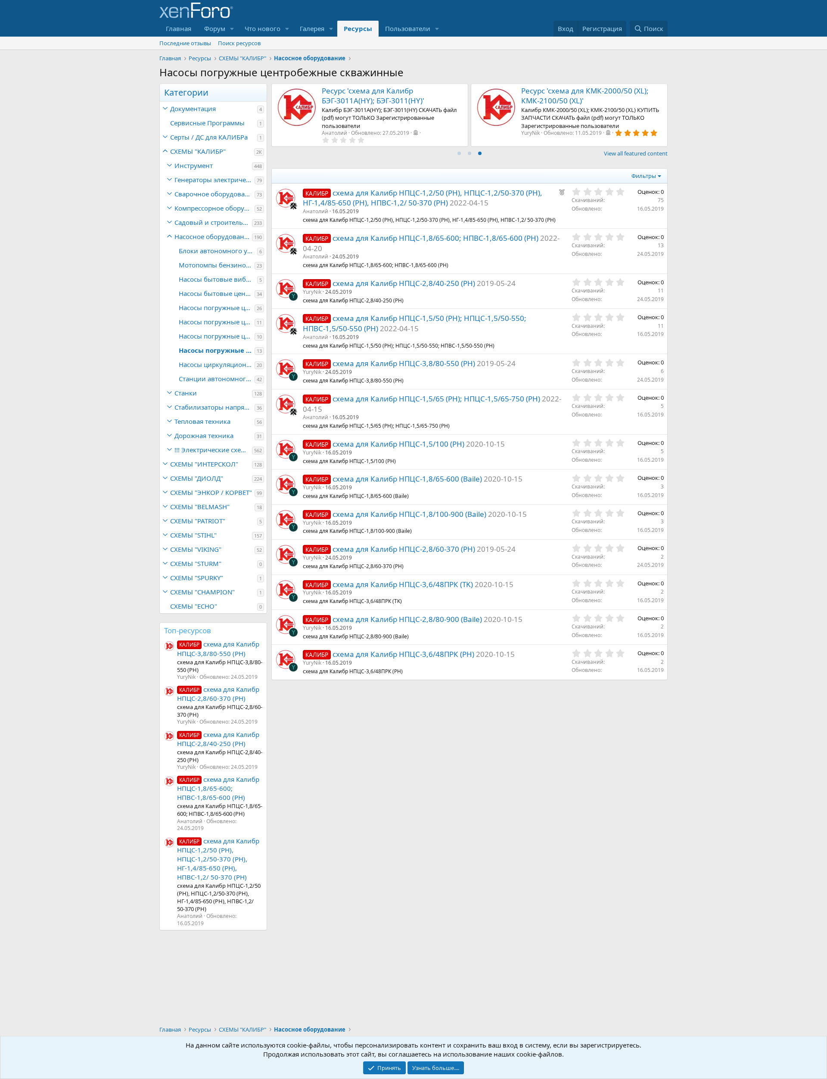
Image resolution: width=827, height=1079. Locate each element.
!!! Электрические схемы (212, 449)
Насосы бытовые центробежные (217, 293)
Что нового (262, 28)
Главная (178, 28)
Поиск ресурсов (239, 43)
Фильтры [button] (643, 176)
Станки (185, 393)
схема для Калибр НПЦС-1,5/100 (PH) (398, 444)
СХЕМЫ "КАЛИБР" (198, 151)
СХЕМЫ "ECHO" (193, 606)
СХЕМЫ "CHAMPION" (202, 592)
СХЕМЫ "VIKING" (195, 549)
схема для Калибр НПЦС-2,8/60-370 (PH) (218, 694)
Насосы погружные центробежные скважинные (217, 350)
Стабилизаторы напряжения (214, 407)
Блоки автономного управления (218, 250)
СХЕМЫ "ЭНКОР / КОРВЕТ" (211, 492)
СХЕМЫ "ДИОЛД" (196, 478)
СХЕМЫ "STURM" (195, 563)
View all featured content (636, 153)
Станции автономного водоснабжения (217, 378)
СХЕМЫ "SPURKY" (196, 577)
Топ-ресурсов (187, 630)
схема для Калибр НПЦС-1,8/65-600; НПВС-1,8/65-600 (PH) (218, 788)
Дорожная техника (203, 435)
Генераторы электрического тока (214, 179)
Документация (193, 108)
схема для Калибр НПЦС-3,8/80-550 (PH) (404, 363)
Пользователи (407, 28)
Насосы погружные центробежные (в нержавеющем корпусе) (217, 336)
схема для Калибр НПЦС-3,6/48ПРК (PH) (403, 654)
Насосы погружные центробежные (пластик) (217, 307)
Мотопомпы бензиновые (217, 265)
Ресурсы (358, 28)
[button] (232, 29)
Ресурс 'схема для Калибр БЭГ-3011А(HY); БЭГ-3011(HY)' (373, 96)
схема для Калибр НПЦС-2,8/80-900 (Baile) (407, 619)
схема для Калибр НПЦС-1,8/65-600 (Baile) (407, 479)
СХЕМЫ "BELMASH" (200, 506)
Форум (214, 28)
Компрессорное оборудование (214, 208)
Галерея (312, 28)
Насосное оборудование (213, 236)
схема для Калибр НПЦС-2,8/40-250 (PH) (218, 739)
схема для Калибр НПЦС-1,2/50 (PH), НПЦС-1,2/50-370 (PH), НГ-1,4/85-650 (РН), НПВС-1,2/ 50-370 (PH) (218, 858)
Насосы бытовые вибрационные (218, 279)
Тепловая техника (202, 421)
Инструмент (193, 165)
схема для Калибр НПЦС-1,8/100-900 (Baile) (409, 514)
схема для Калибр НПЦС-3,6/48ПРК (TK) (403, 584)
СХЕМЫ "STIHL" (193, 535)
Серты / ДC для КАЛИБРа (209, 137)
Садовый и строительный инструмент (213, 222)
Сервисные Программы (207, 122)
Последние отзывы (185, 43)
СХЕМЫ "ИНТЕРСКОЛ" (204, 464)
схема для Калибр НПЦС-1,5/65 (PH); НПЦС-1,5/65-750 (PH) (436, 399)
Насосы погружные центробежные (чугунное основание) (217, 321)
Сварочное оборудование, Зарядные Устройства (214, 194)
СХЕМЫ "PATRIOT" (197, 520)
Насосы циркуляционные (217, 364)
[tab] (459, 153)
